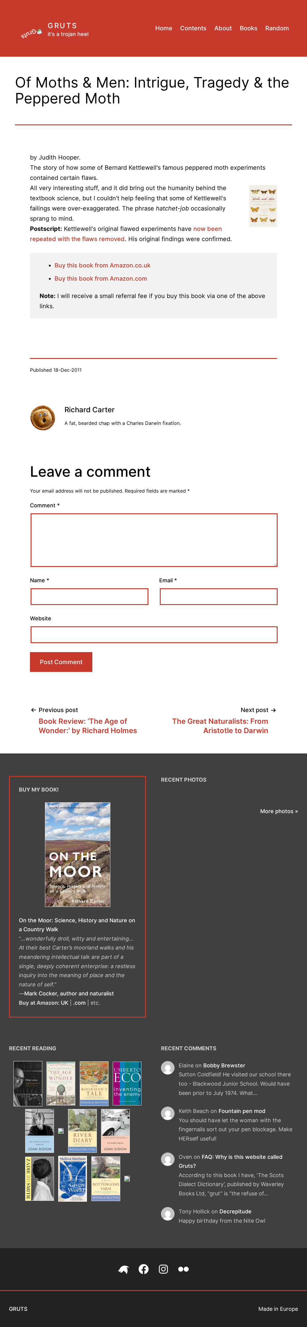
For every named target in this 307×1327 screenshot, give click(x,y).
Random (277, 28)
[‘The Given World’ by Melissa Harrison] (72, 1179)
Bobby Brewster (224, 1065)
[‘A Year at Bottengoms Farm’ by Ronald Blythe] (105, 1179)
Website (40, 618)
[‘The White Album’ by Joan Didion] (115, 1132)
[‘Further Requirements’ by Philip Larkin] (28, 1084)
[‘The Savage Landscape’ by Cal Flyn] (61, 1132)
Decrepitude (235, 1211)
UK (64, 1003)
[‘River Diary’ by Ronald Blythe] (82, 1132)
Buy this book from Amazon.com (101, 278)
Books (249, 28)
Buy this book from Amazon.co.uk (103, 265)
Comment (45, 505)
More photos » (279, 811)
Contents (193, 28)
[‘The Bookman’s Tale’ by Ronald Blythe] (94, 1084)
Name (39, 580)
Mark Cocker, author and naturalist (69, 993)
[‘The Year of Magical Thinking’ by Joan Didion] (39, 1132)
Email (168, 580)
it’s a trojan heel (68, 34)
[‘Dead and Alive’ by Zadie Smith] (39, 1179)
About (223, 28)
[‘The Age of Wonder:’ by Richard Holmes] (61, 1084)
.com (79, 1003)
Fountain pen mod (242, 1111)
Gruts (63, 25)
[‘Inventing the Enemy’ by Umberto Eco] (127, 1084)
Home (163, 28)
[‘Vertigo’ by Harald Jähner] (127, 1179)
